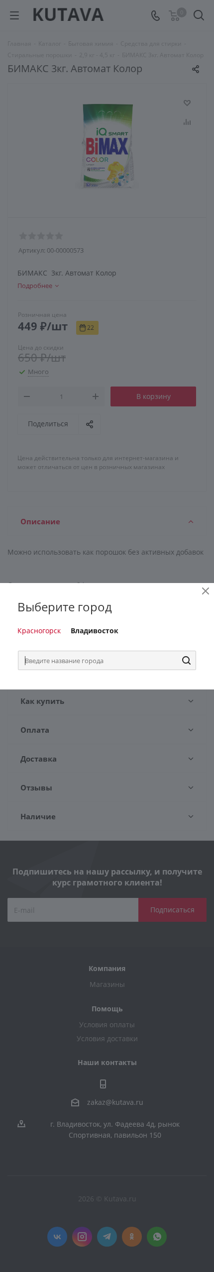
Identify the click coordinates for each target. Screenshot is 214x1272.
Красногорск (39, 630)
